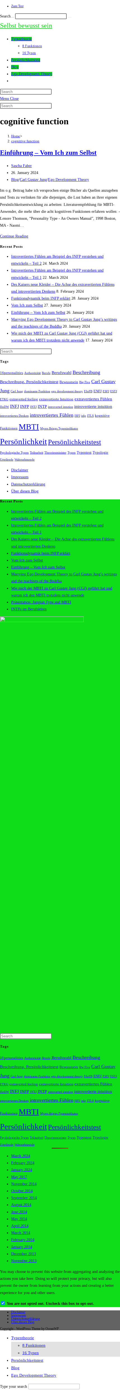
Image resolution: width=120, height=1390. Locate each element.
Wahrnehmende (25, 459)
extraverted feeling (23, 399)
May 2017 (19, 1177)
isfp (83, 415)
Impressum (19, 477)
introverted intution (60, 406)
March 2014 (20, 1233)
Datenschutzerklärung (28, 484)
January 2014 (21, 1247)
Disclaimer (19, 470)
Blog (15, 180)
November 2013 (24, 1261)
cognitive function (25, 141)
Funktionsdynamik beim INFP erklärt (40, 298)
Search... (7, 16)
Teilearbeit (36, 452)
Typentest (84, 452)
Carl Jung (17, 391)
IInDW (4, 406)
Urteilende (6, 459)
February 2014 (22, 1240)
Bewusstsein (68, 382)
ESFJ (106, 391)
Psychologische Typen (14, 452)
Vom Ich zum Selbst (27, 305)
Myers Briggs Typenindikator (59, 428)
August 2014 (21, 1205)
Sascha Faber (21, 166)
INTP (42, 406)
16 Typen (30, 1353)
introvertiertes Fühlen (51, 415)
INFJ (14, 406)
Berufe (46, 373)
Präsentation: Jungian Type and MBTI (41, 602)
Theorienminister (55, 452)
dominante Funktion (37, 391)
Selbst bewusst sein (26, 25)
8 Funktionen (33, 1345)
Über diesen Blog (25, 491)
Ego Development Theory (68, 180)
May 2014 (19, 1219)
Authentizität (32, 373)
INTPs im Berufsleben (29, 609)
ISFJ (77, 415)
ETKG (4, 399)
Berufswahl (61, 372)
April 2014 (19, 1226)
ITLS (90, 415)
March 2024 (20, 1156)
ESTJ (113, 391)
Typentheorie (22, 1338)
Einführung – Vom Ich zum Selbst (48, 152)
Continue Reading (14, 236)
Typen (72, 452)
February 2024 (22, 1163)
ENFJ (97, 391)
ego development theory (67, 391)
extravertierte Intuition (56, 399)
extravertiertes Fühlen (93, 399)
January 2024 (21, 1170)
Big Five (84, 382)
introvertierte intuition (93, 406)
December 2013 (23, 1254)
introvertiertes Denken (14, 415)
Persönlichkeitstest (74, 442)
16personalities (11, 373)
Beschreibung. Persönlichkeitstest (29, 382)
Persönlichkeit (23, 441)
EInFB (88, 391)
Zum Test (17, 6)
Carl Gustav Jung (33, 180)
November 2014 (24, 1184)
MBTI (29, 426)
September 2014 (24, 1198)
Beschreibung (86, 372)
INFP (24, 406)
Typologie (100, 452)
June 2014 (19, 1212)
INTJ (33, 406)
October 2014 (22, 1191)
